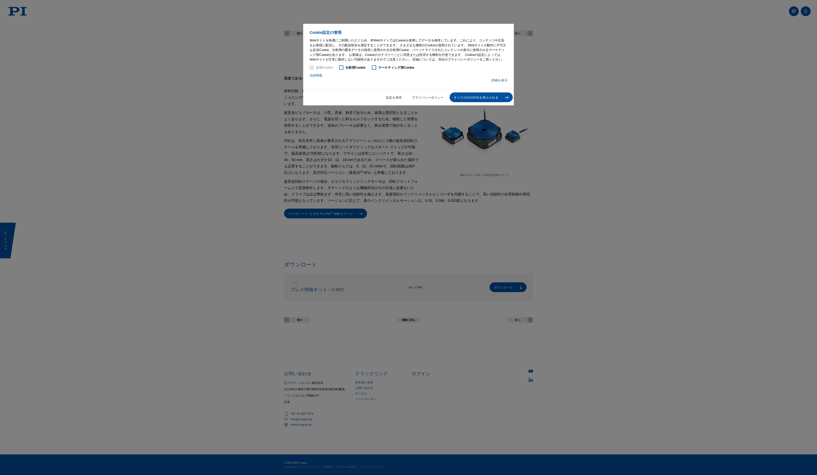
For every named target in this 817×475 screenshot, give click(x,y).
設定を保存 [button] (394, 97)
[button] (481, 97)
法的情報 (316, 75)
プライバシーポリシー (428, 97)
